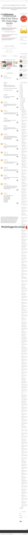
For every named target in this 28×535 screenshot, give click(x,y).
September (22, 101)
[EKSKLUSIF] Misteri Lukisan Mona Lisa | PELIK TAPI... (24, 180)
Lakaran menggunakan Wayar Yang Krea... (15, 65)
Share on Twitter (13, 48)
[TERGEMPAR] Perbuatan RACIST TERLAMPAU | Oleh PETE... (24, 493)
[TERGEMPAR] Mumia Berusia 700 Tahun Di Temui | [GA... (24, 420)
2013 (21, 507)
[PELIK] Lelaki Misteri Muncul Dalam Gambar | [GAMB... (24, 199)
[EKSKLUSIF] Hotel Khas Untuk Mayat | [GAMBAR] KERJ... (24, 130)
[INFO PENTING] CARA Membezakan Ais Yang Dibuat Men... (24, 202)
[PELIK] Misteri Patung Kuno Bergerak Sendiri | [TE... (24, 118)
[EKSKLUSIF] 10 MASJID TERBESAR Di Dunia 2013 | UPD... (24, 484)
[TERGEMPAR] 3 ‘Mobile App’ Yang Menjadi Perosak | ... (24, 149)
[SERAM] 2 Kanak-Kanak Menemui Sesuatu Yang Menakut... (24, 446)
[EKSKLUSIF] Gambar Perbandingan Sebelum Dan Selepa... (24, 231)
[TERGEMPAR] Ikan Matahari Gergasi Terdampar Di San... (24, 440)
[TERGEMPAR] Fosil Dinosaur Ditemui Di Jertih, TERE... (24, 127)
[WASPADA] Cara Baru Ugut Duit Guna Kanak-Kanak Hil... (24, 211)
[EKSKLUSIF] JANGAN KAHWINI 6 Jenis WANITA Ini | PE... (24, 502)
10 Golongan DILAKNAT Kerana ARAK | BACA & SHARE (24, 505)
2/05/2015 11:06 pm (6, 95)
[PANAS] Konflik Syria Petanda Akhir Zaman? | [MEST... (24, 221)
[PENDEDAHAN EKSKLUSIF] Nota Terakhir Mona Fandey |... (24, 183)
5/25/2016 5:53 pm (6, 144)
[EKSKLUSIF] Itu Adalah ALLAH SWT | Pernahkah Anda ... (24, 335)
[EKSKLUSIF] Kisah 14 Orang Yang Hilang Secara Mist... (24, 186)
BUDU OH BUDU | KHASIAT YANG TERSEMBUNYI (23, 379)
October (22, 100)
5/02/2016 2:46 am (6, 126)
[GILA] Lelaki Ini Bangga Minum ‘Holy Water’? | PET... (24, 354)
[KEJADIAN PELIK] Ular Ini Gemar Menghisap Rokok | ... (24, 259)
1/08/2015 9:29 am (6, 83)
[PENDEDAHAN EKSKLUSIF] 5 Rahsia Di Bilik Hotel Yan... (24, 477)
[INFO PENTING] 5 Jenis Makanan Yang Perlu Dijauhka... (24, 218)
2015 (21, 96)
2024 (21, 86)
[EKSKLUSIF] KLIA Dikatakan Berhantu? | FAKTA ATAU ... (24, 146)
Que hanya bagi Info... (10, 51)
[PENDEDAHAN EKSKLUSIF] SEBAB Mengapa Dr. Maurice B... (24, 243)
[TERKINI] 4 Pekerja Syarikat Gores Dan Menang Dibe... (23, 161)
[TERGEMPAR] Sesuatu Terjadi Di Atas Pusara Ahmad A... (24, 360)
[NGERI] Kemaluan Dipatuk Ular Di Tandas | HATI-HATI (24, 471)
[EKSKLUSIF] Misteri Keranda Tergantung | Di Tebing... (24, 171)
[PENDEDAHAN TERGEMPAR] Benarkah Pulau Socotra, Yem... (24, 234)
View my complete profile (23, 40)
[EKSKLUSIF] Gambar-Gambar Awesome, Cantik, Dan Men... (24, 462)
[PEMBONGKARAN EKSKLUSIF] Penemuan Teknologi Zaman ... (24, 323)
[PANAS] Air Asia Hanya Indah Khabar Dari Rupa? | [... (24, 431)
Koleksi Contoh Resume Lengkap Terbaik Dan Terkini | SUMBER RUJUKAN (24, 71)
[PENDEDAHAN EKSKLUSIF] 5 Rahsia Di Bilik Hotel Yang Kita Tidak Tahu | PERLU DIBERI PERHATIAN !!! (24, 62)
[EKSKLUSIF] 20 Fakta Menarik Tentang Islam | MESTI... (24, 274)
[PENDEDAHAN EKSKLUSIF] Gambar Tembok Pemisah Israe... (24, 348)
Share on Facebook (6, 48)
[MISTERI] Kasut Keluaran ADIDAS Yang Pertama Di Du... (24, 167)
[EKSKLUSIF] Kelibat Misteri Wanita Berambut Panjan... (23, 124)
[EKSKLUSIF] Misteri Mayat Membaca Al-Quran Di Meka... (24, 111)
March (22, 107)
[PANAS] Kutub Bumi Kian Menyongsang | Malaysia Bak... (24, 437)
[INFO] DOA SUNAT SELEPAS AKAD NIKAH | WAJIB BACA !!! (24, 465)
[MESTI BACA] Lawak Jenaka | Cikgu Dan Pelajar (24, 376)
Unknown (5, 110)
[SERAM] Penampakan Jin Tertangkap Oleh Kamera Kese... (24, 300)
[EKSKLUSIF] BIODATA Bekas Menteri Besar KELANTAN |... (24, 363)
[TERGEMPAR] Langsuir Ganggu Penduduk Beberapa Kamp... (24, 240)
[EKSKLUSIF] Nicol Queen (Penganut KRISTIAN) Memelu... (24, 434)
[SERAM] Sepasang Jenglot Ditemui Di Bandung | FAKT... (24, 252)
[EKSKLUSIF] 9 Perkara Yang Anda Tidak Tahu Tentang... (24, 449)
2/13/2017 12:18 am (6, 194)
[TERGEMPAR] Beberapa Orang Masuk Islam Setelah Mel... (24, 396)
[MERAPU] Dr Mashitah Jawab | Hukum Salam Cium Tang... (24, 366)
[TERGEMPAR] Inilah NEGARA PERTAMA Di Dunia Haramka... (24, 338)
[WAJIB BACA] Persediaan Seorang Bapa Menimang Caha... (24, 164)
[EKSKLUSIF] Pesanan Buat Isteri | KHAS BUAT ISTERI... (24, 373)
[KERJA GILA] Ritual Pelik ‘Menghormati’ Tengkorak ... (24, 139)
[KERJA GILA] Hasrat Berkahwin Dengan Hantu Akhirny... (24, 189)
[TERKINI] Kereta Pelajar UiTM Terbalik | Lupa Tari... (24, 455)
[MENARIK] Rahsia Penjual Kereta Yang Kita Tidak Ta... (24, 205)
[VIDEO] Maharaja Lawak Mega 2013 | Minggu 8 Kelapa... (24, 452)
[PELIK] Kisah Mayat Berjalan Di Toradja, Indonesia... (23, 174)
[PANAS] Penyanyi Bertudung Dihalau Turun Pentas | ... (23, 256)
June (21, 104)
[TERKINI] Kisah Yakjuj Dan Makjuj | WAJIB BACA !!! (24, 152)
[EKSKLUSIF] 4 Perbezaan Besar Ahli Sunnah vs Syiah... (24, 411)
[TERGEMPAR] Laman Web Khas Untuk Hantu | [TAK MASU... (24, 306)
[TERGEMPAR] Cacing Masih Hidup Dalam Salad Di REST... (24, 246)
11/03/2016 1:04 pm (6, 184)
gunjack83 (5, 75)
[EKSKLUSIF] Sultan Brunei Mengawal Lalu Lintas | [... (24, 345)
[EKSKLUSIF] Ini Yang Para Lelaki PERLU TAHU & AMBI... (24, 281)
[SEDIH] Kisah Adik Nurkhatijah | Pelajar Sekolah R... (24, 414)
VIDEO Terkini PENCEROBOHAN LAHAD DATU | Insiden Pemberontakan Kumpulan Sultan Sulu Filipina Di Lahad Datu (23, 77)
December (22, 98)
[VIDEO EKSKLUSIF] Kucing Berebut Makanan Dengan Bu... (24, 402)
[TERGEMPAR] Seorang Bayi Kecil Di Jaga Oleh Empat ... (24, 316)
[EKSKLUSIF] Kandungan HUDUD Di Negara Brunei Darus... (24, 351)
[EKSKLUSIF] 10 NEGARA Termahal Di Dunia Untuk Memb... (24, 490)
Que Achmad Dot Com (14, 5)
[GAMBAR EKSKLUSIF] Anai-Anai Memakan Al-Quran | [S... (24, 341)
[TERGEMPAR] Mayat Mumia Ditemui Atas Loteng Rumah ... (24, 195)
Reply (17, 98)
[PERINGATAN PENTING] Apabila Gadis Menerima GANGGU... (24, 357)
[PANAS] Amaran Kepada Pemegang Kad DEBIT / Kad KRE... (24, 423)
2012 (21, 508)
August (22, 102)
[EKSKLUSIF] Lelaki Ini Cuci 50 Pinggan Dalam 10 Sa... (24, 249)
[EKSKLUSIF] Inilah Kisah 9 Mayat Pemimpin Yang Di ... (24, 487)
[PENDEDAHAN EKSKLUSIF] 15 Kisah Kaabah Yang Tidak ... (24, 155)
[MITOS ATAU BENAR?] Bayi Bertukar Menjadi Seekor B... (24, 313)
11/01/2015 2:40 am (6, 111)
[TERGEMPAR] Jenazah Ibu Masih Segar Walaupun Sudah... (24, 262)
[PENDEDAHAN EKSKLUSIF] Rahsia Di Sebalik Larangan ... (24, 265)
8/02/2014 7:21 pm (6, 76)
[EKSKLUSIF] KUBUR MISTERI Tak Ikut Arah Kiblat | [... (24, 121)
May (21, 105)
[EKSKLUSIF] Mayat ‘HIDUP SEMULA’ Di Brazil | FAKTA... (24, 294)
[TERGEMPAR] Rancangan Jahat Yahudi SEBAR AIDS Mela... (24, 297)
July (21, 103)
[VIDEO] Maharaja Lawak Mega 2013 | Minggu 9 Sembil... (24, 369)
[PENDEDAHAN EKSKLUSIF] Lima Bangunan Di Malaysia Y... (24, 177)
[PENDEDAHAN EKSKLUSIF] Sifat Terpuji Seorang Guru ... (24, 288)
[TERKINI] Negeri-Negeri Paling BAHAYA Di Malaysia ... (24, 237)
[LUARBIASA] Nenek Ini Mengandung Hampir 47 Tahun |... (24, 268)
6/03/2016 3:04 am (6, 168)
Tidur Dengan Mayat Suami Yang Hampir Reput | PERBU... (24, 468)
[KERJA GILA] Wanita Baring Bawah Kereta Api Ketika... (24, 303)
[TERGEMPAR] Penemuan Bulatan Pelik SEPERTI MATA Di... (24, 329)
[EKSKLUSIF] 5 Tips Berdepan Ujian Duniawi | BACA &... (24, 496)
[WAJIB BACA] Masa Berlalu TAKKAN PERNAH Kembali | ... (24, 326)
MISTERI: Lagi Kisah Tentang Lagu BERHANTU (25, 66)
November (22, 99)
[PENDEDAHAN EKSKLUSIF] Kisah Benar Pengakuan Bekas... (24, 480)
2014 (21, 97)
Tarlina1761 (6, 159)
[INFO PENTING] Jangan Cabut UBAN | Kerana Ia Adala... (24, 499)
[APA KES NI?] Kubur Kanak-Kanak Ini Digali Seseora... (24, 271)
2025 (21, 85)
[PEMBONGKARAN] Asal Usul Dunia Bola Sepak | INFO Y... (24, 228)
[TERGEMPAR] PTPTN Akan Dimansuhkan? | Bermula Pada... (24, 387)
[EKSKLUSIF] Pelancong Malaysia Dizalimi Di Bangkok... (24, 417)
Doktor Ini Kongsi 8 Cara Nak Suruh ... (3, 68)
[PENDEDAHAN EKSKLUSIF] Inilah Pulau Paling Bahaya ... (24, 332)
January (22, 109)
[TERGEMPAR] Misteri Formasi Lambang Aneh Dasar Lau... (24, 405)
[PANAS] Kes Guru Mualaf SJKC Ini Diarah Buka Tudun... (24, 291)
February (22, 108)
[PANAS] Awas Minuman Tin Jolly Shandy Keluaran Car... (24, 284)
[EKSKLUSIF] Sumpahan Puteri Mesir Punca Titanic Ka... (24, 114)
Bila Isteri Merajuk (23, 394)
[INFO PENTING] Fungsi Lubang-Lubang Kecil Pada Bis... (24, 443)
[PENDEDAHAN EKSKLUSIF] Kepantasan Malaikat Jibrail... (24, 224)
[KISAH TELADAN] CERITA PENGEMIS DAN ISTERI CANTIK (24, 382)
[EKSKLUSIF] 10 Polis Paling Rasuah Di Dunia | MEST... (24, 474)
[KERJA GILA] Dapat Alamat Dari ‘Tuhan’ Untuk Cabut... (24, 192)
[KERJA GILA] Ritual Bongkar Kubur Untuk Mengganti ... (24, 133)
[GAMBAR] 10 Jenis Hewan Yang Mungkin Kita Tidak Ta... (24, 459)
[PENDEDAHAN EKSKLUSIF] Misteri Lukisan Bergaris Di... (24, 143)
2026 (21, 84)
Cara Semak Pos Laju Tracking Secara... (9, 68)
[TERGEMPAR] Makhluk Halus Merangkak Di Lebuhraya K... (24, 136)
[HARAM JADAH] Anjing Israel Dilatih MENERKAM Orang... (24, 309)
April (22, 106)
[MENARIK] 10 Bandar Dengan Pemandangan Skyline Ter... (24, 408)
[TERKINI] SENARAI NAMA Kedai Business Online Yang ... (24, 208)
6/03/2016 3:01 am (6, 153)
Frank (5, 143)
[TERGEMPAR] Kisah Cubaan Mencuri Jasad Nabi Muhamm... (24, 158)
